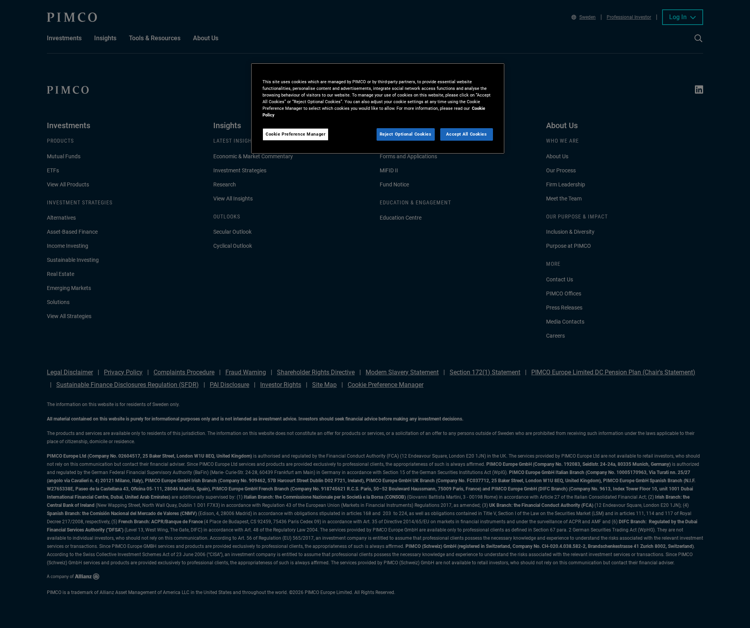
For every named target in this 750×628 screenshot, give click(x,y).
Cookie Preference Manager (295, 134)
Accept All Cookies (466, 134)
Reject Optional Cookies (406, 134)
